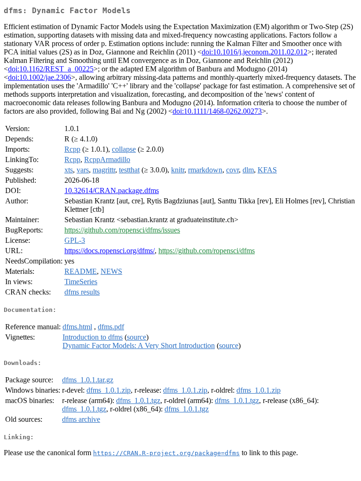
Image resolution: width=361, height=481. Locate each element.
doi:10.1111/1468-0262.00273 (217, 111)
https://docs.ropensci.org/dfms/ (109, 251)
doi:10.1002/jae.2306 (39, 77)
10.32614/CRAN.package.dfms (111, 190)
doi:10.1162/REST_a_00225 (51, 69)
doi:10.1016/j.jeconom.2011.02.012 (254, 52)
